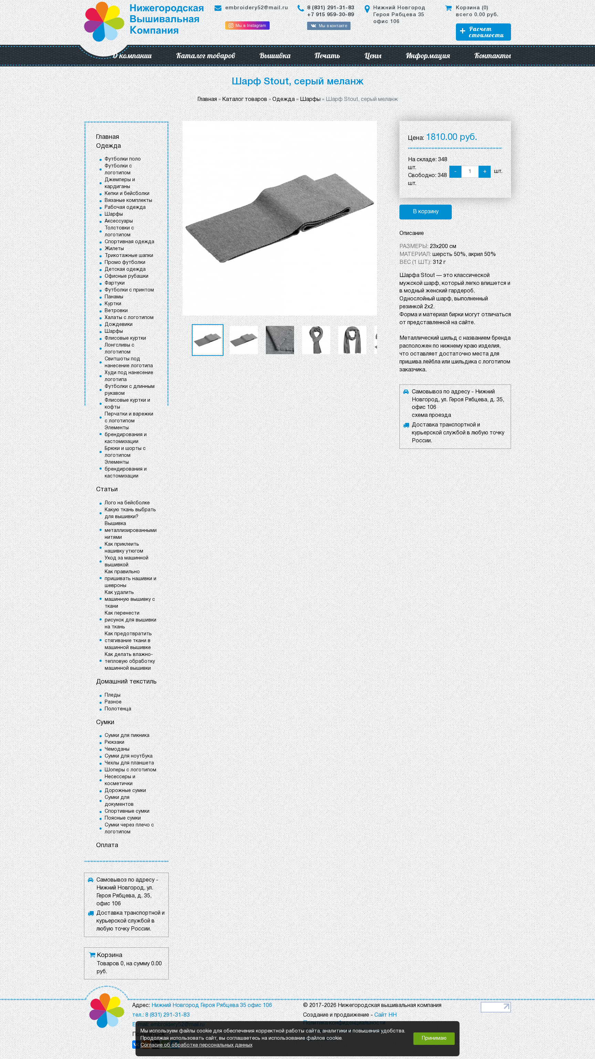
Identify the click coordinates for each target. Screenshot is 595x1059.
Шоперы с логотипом (130, 770)
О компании (132, 55)
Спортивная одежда (129, 242)
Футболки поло (123, 159)
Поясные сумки (123, 818)
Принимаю (434, 1038)
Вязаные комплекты (128, 200)
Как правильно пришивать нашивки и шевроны (130, 579)
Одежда (108, 146)
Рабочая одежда (125, 207)
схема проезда (431, 415)
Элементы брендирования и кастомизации (126, 435)
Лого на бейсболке (127, 503)
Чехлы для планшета (129, 763)
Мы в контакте (333, 25)
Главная (107, 137)
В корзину (426, 211)
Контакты (492, 55)
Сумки (105, 723)
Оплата (107, 846)
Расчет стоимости (486, 32)
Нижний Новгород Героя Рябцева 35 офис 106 (399, 15)
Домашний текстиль (126, 682)
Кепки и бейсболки (127, 194)
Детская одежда (125, 269)
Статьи (107, 490)
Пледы (113, 695)
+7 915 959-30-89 (330, 14)
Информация (428, 55)
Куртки (113, 304)
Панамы (114, 297)
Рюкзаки (114, 742)
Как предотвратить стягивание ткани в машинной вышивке (128, 641)
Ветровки (116, 311)
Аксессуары (119, 221)
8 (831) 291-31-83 (330, 8)
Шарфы (114, 214)
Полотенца (118, 709)
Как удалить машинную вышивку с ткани (130, 599)
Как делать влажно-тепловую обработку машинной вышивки (130, 661)
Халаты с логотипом (129, 318)
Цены (373, 55)
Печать (327, 55)
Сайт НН (385, 1015)
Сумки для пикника (127, 735)
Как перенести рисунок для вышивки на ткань (130, 620)
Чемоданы (117, 749)
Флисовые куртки (125, 338)
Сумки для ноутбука (129, 756)
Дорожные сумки (125, 791)
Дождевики (119, 324)
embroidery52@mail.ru (256, 8)
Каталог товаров (205, 55)
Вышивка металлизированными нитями (131, 531)
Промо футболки (125, 262)
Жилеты (114, 249)
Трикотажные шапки (129, 256)
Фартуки (115, 283)
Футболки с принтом (129, 290)
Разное (113, 702)
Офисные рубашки (126, 276)
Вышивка (274, 55)
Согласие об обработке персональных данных (196, 1045)
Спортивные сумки (127, 811)
